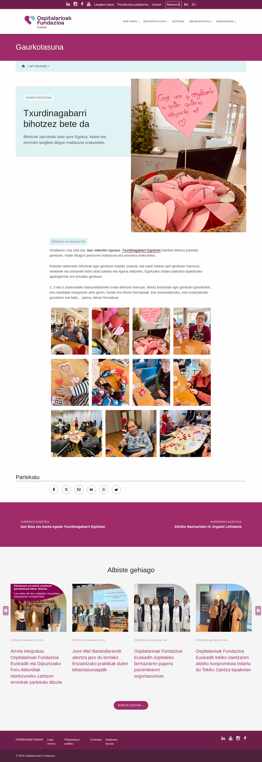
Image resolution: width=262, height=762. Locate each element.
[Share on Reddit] (116, 489)
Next (257, 610)
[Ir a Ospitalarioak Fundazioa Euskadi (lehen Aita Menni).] (23, 66)
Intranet (156, 4)
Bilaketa (172, 4)
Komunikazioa (225, 21)
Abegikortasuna (199, 21)
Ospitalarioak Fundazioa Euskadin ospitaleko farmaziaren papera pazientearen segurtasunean (158, 663)
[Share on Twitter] (66, 489)
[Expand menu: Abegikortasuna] (212, 22)
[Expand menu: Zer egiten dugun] (168, 22)
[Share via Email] (78, 489)
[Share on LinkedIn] (91, 489)
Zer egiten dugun (154, 21)
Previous (5, 610)
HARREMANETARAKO (29, 739)
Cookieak (96, 739)
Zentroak (178, 21)
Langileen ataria (104, 4)
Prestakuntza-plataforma (132, 4)
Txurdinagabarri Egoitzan (141, 250)
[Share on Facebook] (53, 489)
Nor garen (130, 21)
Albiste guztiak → (131, 705)
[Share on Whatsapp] (103, 489)
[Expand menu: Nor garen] (139, 22)
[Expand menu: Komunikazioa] (235, 22)
